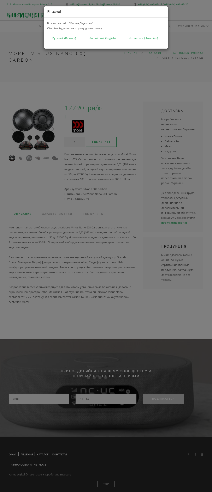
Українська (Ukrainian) (143, 38)
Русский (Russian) (64, 38)
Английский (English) (102, 38)
